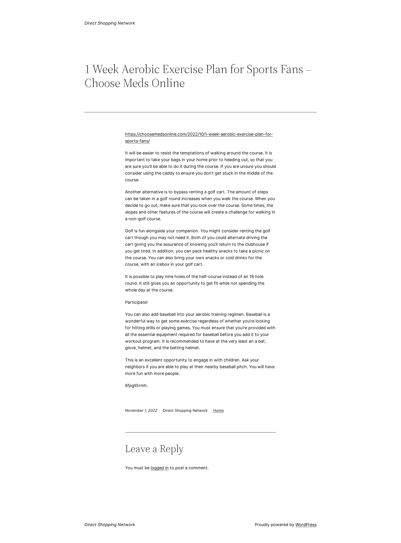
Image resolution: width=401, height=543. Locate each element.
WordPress (306, 524)
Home (218, 410)
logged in (160, 467)
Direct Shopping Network (109, 23)
